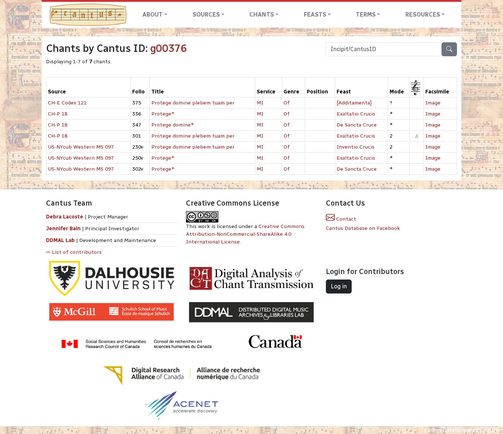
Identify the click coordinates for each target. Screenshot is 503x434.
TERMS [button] (366, 14)
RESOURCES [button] (422, 14)
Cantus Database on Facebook (363, 228)
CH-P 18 (57, 114)
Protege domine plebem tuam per (193, 103)
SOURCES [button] (206, 14)
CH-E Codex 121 (67, 103)
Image (432, 103)
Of (287, 103)
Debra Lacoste (64, 217)
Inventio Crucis (355, 147)
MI (260, 103)
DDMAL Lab (60, 240)
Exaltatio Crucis (356, 114)
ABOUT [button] (153, 14)
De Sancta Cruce (357, 125)
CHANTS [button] (261, 14)
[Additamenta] (354, 103)
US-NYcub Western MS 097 (81, 147)
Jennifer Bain (64, 228)
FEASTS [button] (315, 14)
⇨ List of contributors (74, 252)
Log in (339, 286)
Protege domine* (172, 125)
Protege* (163, 114)
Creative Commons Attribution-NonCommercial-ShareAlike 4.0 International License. (245, 234)
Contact (345, 219)
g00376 (168, 48)
